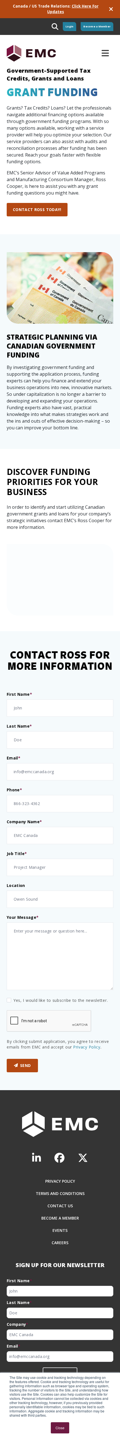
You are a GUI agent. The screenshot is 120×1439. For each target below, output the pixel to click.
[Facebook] (59, 1158)
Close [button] (60, 1427)
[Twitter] (83, 1158)
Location (16, 885)
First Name (19, 694)
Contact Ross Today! (37, 209)
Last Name (19, 726)
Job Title (17, 853)
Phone (14, 789)
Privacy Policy (86, 1047)
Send (25, 1065)
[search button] (55, 26)
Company (17, 1324)
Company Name (24, 821)
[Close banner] (111, 9)
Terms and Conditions (60, 1193)
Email (13, 758)
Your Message (23, 917)
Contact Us (60, 1205)
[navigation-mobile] (105, 53)
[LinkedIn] (36, 1158)
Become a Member (97, 26)
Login (69, 26)
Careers (60, 1242)
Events (60, 1230)
